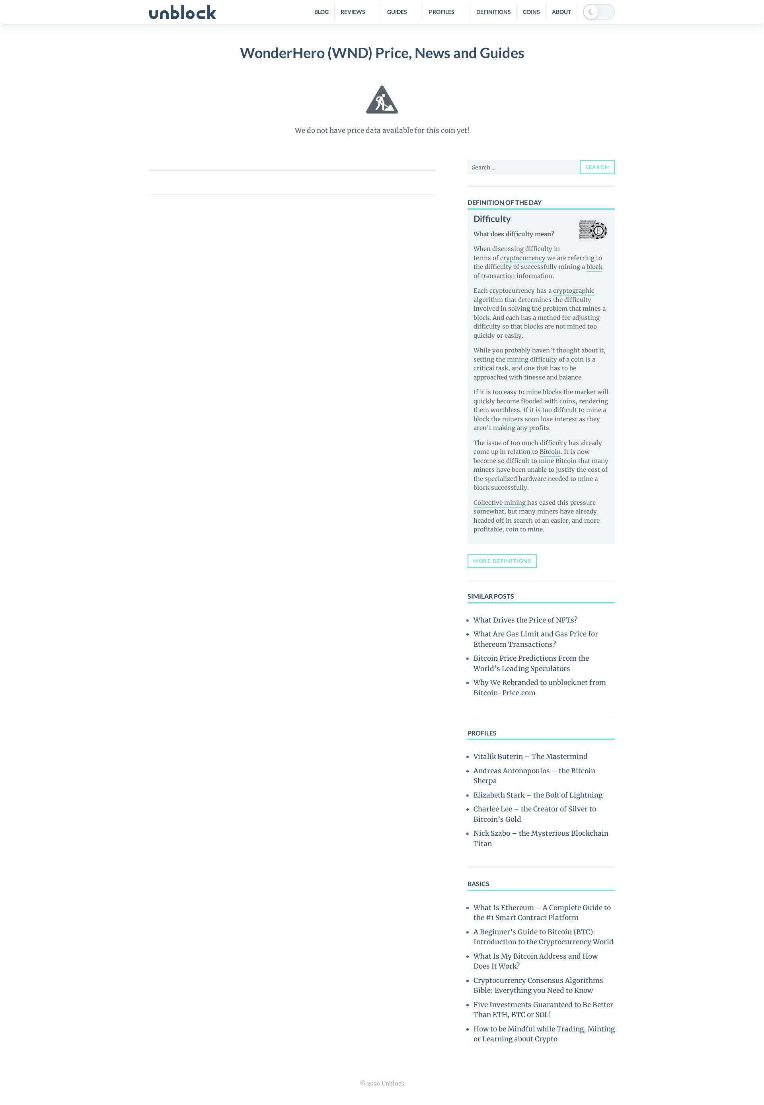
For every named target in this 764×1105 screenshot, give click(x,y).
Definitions (493, 11)
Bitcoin (550, 451)
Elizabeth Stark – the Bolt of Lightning (538, 795)
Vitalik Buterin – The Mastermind (531, 756)
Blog (321, 11)
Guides (397, 11)
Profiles (441, 11)
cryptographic (573, 290)
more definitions (502, 561)
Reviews (353, 11)
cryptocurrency (523, 258)
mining (517, 359)
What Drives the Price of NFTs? (525, 620)
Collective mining (500, 502)
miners (512, 419)
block (594, 266)
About (561, 11)
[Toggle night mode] (599, 12)
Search (597, 167)
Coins (531, 11)
